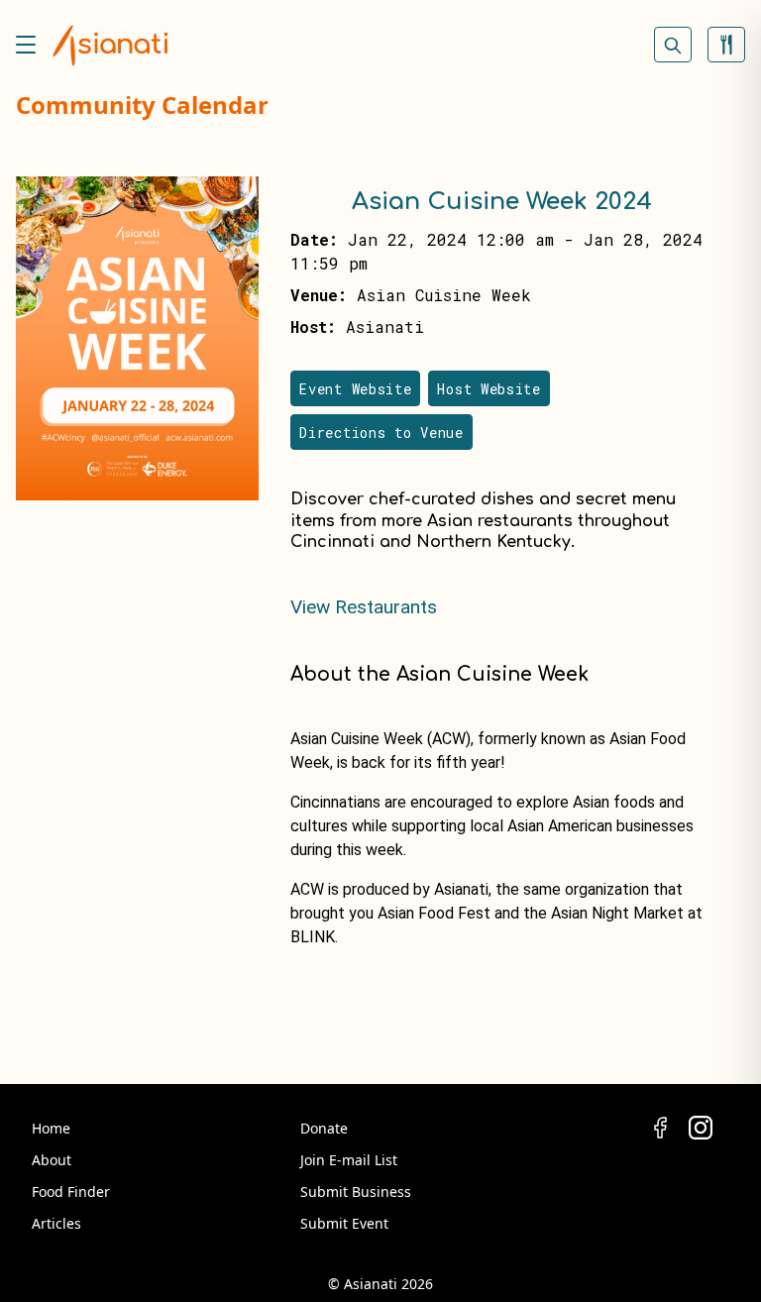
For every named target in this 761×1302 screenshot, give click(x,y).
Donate (324, 1128)
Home (51, 1128)
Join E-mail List (348, 1159)
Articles (56, 1223)
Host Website (488, 389)
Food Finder (71, 1191)
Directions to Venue (381, 432)
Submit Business (355, 1191)
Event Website (355, 389)
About (51, 1159)
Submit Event (344, 1223)
